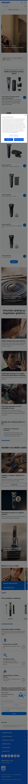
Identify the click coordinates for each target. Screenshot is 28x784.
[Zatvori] (24, 115)
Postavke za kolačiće (13, 136)
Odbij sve (8, 140)
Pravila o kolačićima (10, 133)
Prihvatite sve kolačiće (18, 140)
